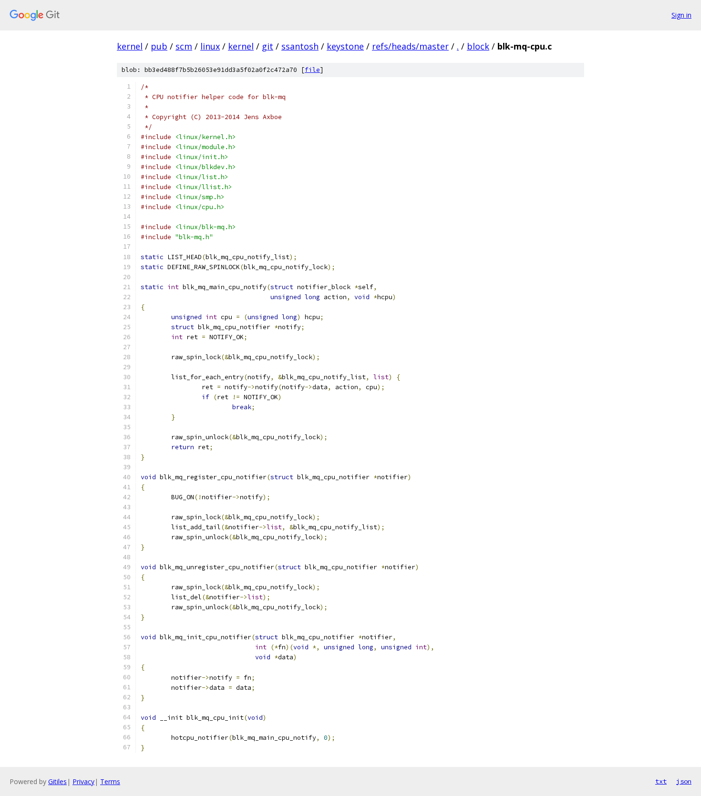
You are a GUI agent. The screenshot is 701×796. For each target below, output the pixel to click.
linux (210, 46)
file (312, 70)
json (683, 781)
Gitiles (57, 781)
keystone (345, 46)
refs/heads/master (410, 46)
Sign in (681, 15)
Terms (110, 781)
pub (159, 46)
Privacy (83, 781)
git (267, 46)
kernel (130, 46)
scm (183, 46)
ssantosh (300, 46)
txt (661, 781)
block (478, 46)
